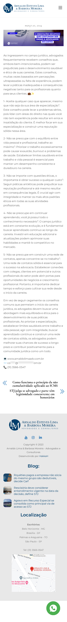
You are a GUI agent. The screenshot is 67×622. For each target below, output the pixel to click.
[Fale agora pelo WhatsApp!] (53, 608)
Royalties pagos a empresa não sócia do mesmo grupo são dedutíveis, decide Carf (37, 478)
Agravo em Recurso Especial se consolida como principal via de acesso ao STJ (34, 503)
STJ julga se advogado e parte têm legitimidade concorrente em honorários (32, 394)
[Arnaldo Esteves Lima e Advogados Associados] (23, 11)
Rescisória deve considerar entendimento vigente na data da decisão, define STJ (36, 491)
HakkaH (43, 456)
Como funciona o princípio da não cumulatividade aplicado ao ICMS (35, 384)
